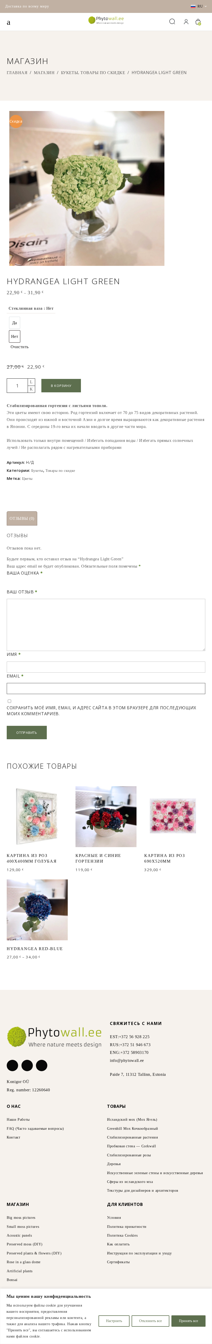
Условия (114, 1218)
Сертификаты (118, 1262)
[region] (106, 1316)
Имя (14, 654)
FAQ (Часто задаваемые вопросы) (35, 1129)
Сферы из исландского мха (130, 1182)
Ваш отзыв (22, 592)
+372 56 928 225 (134, 1037)
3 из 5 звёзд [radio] (20, 585)
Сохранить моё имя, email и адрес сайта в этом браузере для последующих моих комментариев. (101, 710)
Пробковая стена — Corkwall (131, 1146)
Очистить (20, 347)
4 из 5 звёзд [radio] (25, 585)
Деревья (113, 1164)
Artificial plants (20, 1271)
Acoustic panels (19, 1235)
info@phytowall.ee (127, 1060)
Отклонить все (150, 1321)
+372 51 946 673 (135, 1045)
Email (15, 676)
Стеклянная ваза (31, 308)
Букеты (69, 72)
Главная (17, 72)
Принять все (188, 1321)
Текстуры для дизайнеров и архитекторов (142, 1190)
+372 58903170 (134, 1052)
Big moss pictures (21, 1218)
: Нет (48, 308)
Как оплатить (118, 1244)
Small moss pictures (23, 1227)
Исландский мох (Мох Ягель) (132, 1120)
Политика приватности (127, 1227)
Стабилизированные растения (132, 1137)
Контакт (13, 1137)
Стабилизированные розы (129, 1155)
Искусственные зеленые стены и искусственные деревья (155, 1173)
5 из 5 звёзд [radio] (31, 585)
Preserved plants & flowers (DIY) (34, 1253)
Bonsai (12, 1280)
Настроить (114, 1321)
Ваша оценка (25, 573)
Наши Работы (18, 1120)
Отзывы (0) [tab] (22, 518)
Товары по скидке (102, 72)
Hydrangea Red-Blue (35, 949)
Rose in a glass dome (24, 1262)
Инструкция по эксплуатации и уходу (139, 1253)
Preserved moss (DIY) (25, 1244)
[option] (14, 323)
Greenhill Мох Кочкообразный (132, 1129)
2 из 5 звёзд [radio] (14, 585)
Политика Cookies (122, 1235)
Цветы (27, 479)
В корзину (61, 385)
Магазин (44, 72)
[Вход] (185, 22)
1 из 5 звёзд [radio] (9, 585)
